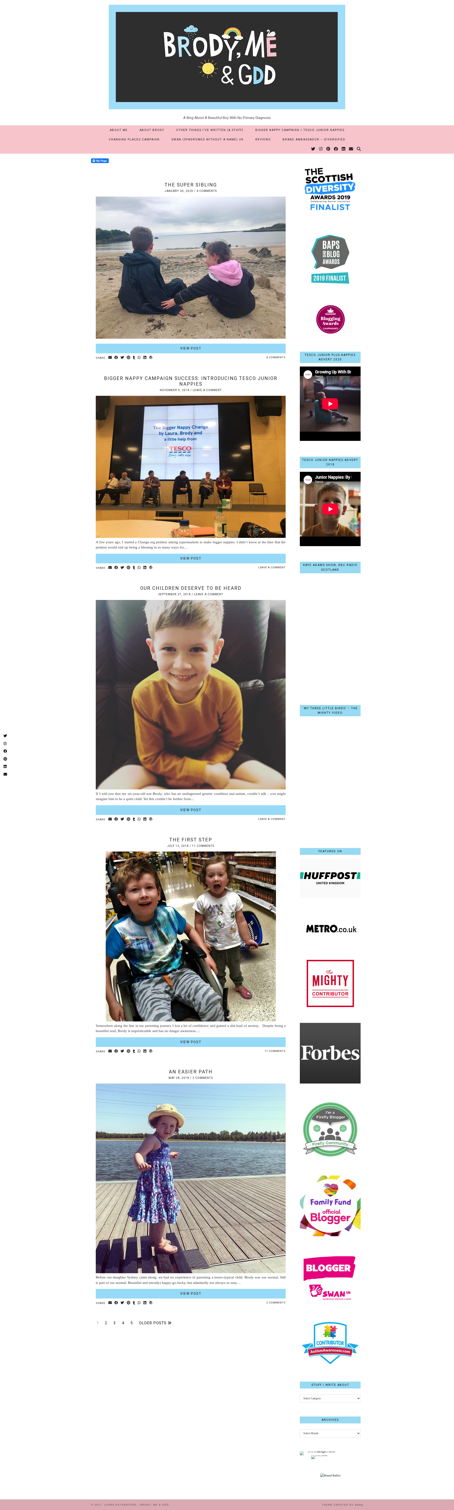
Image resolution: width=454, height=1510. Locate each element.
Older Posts (153, 1323)
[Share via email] (110, 358)
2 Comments (202, 1078)
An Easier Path (191, 1072)
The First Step (190, 840)
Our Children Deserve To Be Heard (190, 588)
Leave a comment (207, 390)
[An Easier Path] (191, 1272)
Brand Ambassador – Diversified (314, 139)
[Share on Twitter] (122, 358)
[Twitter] (313, 149)
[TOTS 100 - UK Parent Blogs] (319, 1451)
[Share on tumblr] (134, 358)
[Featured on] (330, 897)
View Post (190, 348)
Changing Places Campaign (134, 139)
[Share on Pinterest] (129, 358)
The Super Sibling (191, 185)
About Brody (152, 130)
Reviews (263, 139)
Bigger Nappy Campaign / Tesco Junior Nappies (300, 130)
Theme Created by (342, 1504)
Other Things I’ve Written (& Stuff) (210, 130)
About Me (119, 130)
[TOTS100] (319, 1455)
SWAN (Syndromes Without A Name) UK (207, 139)
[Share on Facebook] (116, 358)
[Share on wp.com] (151, 358)
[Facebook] (336, 149)
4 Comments (206, 191)
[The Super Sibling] (191, 337)
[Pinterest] (328, 149)
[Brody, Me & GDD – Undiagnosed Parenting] (227, 54)
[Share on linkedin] (145, 358)
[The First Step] (191, 1020)
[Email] (351, 149)
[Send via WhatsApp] (139, 358)
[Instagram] (321, 149)
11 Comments (203, 846)
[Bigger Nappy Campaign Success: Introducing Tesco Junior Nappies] (191, 537)
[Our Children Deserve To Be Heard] (191, 788)
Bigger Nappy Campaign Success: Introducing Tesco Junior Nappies (190, 381)
